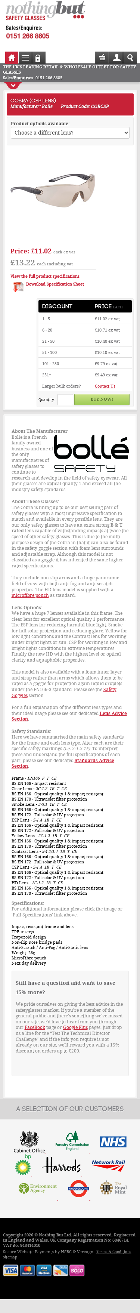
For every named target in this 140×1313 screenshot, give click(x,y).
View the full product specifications (45, 276)
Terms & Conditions (113, 1252)
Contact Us (105, 386)
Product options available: (40, 123)
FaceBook (35, 1027)
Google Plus (75, 1027)
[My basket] (102, 60)
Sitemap (10, 1257)
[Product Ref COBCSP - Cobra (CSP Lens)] (53, 240)
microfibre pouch (30, 595)
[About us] (70, 1175)
